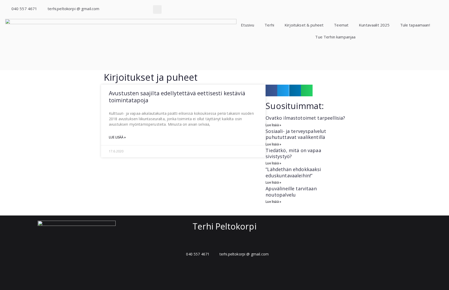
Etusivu (247, 25)
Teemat (341, 25)
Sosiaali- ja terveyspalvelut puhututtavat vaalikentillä (296, 134)
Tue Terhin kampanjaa (335, 36)
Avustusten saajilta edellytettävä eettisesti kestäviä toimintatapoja (177, 97)
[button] (157, 9)
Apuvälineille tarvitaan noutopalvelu (291, 191)
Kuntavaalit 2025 (374, 25)
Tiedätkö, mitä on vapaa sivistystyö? (293, 153)
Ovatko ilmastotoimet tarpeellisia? (305, 118)
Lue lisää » (117, 137)
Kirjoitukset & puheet (304, 25)
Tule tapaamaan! (415, 25)
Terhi (269, 25)
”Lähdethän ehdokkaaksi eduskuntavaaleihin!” (293, 172)
